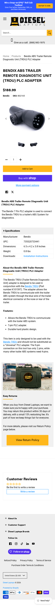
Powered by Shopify (11, 588)
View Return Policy (27, 440)
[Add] (20, 159)
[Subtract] (6, 159)
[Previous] (6, 118)
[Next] (49, 118)
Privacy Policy (26, 560)
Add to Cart (27, 169)
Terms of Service (43, 560)
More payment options (27, 185)
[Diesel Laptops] (27, 21)
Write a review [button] (27, 491)
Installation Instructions (36, 256)
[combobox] (24, 33)
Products (16, 56)
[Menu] (4, 18)
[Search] (49, 33)
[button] (7, 192)
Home (6, 56)
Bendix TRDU (31, 286)
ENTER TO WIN (44, 6)
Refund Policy (10, 560)
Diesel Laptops (9, 583)
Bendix (6, 96)
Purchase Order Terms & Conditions (27, 565)
